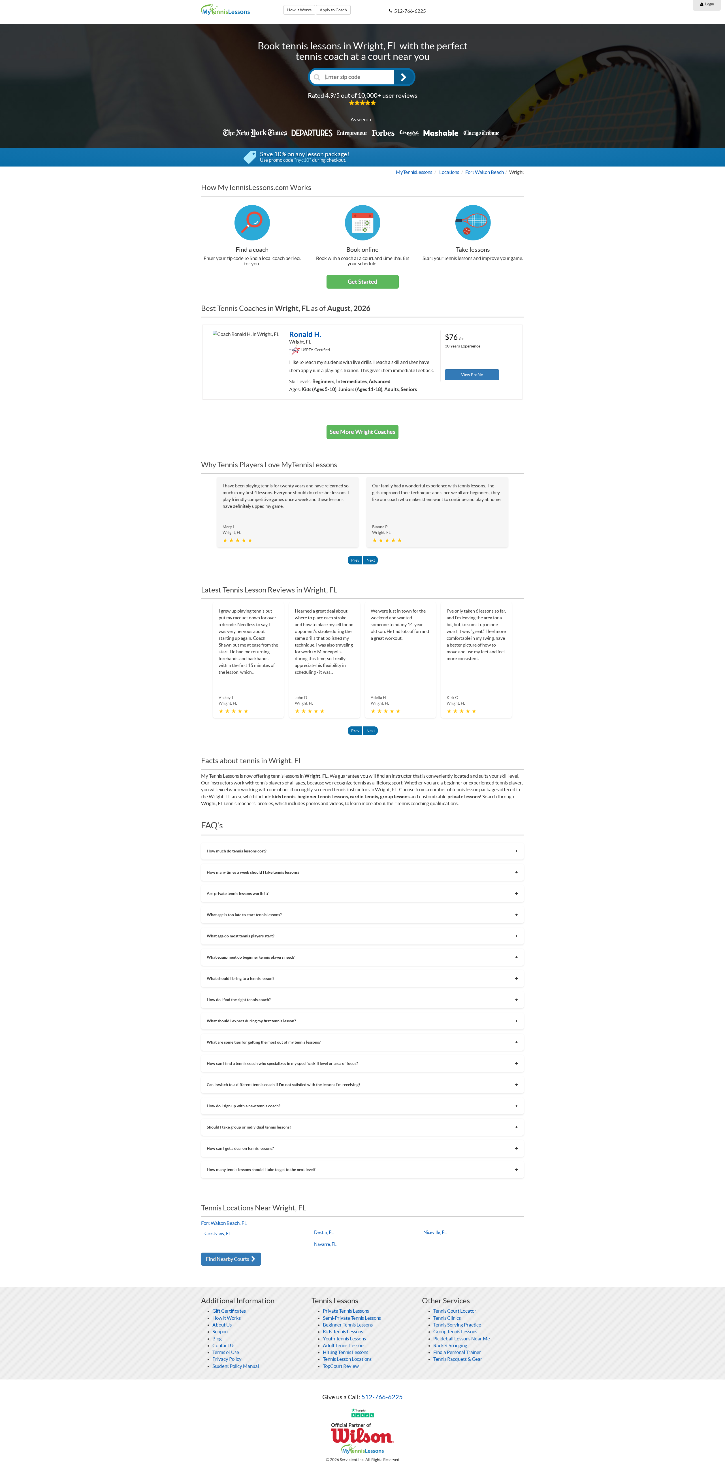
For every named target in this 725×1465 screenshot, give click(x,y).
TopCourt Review (341, 1366)
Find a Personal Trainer (457, 1352)
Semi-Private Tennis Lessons (352, 1318)
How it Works (299, 10)
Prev (355, 560)
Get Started (362, 281)
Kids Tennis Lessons (343, 1331)
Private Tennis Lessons (346, 1310)
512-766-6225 (382, 1397)
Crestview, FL (217, 1233)
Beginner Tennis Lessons (348, 1324)
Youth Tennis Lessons (344, 1338)
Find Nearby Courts (228, 1259)
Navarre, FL (325, 1244)
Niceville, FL (435, 1232)
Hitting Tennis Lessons (345, 1352)
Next (370, 560)
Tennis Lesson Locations (347, 1359)
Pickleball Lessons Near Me (461, 1338)
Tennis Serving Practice (457, 1324)
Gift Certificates (229, 1310)
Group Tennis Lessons (455, 1331)
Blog (217, 1338)
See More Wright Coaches (362, 431)
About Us (222, 1324)
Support (220, 1331)
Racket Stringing (450, 1345)
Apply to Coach (333, 10)
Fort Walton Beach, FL (224, 1223)
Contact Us (223, 1345)
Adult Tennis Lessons (344, 1345)
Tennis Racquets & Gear (457, 1359)
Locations (449, 172)
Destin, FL (324, 1232)
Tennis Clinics (447, 1318)
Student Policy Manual (235, 1366)
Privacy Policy (227, 1359)
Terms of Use (225, 1352)
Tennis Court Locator (454, 1310)
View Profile (472, 374)
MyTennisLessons (414, 172)
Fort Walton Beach (484, 172)
